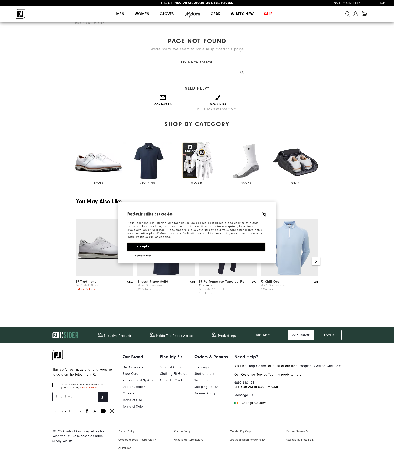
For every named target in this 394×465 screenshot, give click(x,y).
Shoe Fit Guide (171, 367)
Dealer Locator (134, 387)
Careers (128, 393)
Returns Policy (204, 393)
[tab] (364, 14)
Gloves (167, 13)
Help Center (257, 366)
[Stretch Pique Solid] (166, 275)
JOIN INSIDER (301, 335)
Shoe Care (130, 374)
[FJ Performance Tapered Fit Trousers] (228, 275)
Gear (216, 13)
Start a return (204, 374)
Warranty (201, 380)
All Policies (124, 448)
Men (120, 13)
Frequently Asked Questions (320, 366)
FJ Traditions (86, 281)
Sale (268, 13)
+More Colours (86, 289)
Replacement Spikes (138, 380)
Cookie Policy (182, 431)
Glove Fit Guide (172, 380)
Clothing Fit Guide (174, 374)
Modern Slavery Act (297, 431)
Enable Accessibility (346, 3)
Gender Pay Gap (240, 431)
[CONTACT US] (163, 99)
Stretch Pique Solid (152, 281)
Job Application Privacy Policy (247, 439)
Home (78, 23)
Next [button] (316, 261)
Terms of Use (132, 400)
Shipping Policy (206, 387)
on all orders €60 (185, 3)
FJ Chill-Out (270, 281)
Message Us (243, 395)
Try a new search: (197, 62)
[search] (348, 14)
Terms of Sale (133, 406)
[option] (104, 261)
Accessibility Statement (300, 439)
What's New (242, 13)
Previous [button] (78, 261)
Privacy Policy (89, 387)
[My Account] (356, 14)
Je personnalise (143, 255)
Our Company (133, 367)
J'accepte (141, 246)
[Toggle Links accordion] (138, 357)
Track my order (205, 367)
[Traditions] (104, 275)
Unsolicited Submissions (188, 439)
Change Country (254, 403)
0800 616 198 (244, 383)
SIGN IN (329, 335)
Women (142, 13)
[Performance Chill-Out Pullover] (289, 275)
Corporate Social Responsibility (137, 439)
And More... (265, 335)
